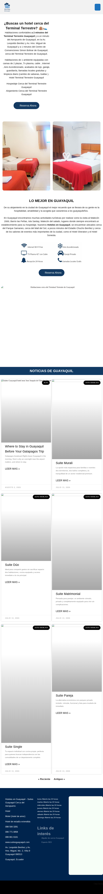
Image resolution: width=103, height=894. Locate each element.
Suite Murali (64, 463)
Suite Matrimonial (68, 594)
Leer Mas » (12, 468)
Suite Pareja (64, 695)
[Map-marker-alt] (18, 871)
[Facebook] (3, 871)
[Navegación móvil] (97, 7)
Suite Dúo (12, 564)
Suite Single (13, 746)
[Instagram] (11, 871)
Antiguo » (59, 779)
